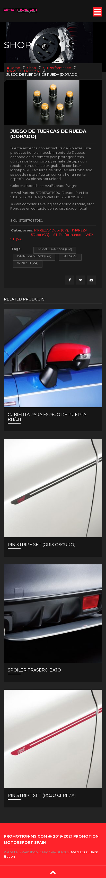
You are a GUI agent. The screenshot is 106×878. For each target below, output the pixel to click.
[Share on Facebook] (69, 280)
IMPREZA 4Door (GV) (50, 230)
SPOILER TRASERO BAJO (34, 670)
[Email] (91, 280)
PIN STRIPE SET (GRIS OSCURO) (42, 544)
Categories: (21, 230)
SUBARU (70, 256)
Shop (31, 68)
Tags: (16, 249)
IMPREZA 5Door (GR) (23, 71)
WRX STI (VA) (27, 263)
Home (15, 68)
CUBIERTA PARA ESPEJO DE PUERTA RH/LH (47, 417)
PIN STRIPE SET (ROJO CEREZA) (42, 795)
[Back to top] (53, 872)
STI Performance (57, 68)
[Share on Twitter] (80, 280)
